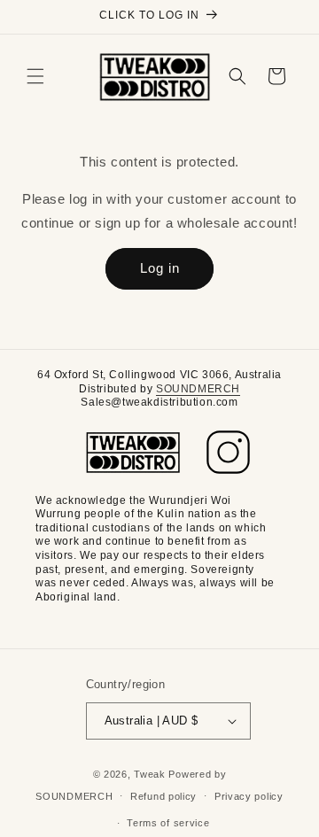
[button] (35, 76)
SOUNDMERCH (198, 389)
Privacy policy (249, 796)
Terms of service (168, 823)
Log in (160, 267)
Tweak (150, 774)
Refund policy (163, 796)
